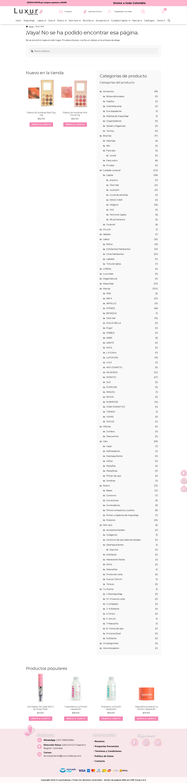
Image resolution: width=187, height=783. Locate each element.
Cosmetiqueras (113, 106)
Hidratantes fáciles (115, 559)
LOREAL (107, 269)
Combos (110, 431)
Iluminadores (113, 505)
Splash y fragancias (115, 126)
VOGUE (110, 421)
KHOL (109, 347)
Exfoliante (111, 554)
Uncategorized (110, 643)
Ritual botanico (117, 219)
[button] (143, 11)
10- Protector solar (115, 599)
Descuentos (112, 436)
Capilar (109, 175)
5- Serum (111, 619)
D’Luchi (107, 229)
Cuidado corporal (112, 170)
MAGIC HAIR (116, 200)
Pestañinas (111, 471)
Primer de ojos (113, 476)
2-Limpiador (112, 604)
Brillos (109, 244)
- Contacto (99, 761)
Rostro (60, 20)
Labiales (110, 259)
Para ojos (110, 150)
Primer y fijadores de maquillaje (122, 515)
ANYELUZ (111, 303)
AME (108, 293)
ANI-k (109, 298)
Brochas (87, 20)
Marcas (136, 20)
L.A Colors (111, 352)
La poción (114, 190)
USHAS (110, 417)
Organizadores (113, 121)
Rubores (110, 520)
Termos (110, 131)
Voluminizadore (111, 648)
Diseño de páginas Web (115, 780)
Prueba (110, 165)
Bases (109, 490)
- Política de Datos (103, 756)
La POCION (112, 357)
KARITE (110, 343)
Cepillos (110, 101)
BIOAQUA (111, 313)
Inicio (18, 20)
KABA (109, 338)
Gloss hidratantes (115, 254)
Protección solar (114, 574)
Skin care (73, 20)
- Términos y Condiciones (107, 751)
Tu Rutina (108, 589)
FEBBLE (110, 333)
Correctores (112, 500)
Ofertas (107, 426)
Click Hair (114, 185)
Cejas (109, 446)
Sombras (110, 481)
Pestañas (111, 466)
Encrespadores (114, 111)
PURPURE (111, 387)
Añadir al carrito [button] (41, 124)
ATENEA (110, 308)
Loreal (113, 155)
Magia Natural (110, 278)
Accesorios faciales (115, 530)
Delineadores (113, 451)
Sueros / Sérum (114, 579)
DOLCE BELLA (113, 323)
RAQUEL (110, 392)
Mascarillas (111, 569)
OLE (112, 210)
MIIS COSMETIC (114, 367)
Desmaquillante (114, 456)
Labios (40, 20)
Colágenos (111, 535)
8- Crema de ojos (114, 628)
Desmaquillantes (115, 545)
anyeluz (114, 180)
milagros (114, 205)
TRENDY (110, 412)
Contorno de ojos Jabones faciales (123, 540)
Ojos (50, 20)
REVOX (110, 397)
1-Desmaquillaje (114, 594)
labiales (107, 234)
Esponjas (110, 141)
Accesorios (101, 20)
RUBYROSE (112, 402)
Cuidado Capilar (119, 20)
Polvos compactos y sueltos (120, 510)
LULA (109, 362)
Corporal (110, 224)
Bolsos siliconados (115, 96)
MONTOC (111, 377)
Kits (108, 146)
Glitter (109, 461)
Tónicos (110, 584)
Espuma (114, 549)
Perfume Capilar (118, 214)
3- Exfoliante (112, 609)
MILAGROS (112, 372)
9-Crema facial (113, 633)
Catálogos (149, 20)
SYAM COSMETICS (115, 407)
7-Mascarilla (112, 623)
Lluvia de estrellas (119, 195)
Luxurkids (108, 274)
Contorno (111, 495)
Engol (109, 328)
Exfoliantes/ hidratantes (118, 249)
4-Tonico (110, 614)
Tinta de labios (113, 264)
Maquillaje (29, 20)
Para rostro (112, 160)
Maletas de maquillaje (117, 116)
